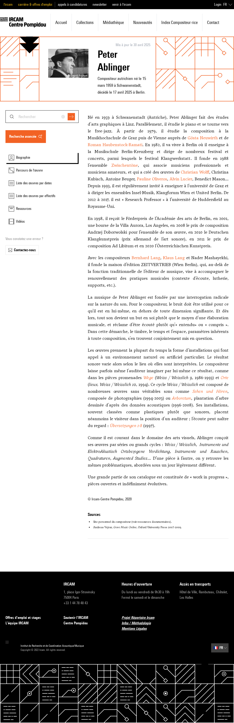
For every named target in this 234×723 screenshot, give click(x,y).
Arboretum (181, 398)
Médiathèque (113, 22)
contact (213, 22)
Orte (225, 377)
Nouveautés (142, 22)
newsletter (100, 4)
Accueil (61, 22)
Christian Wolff (195, 172)
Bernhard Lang (146, 258)
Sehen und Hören (209, 391)
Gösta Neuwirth (203, 138)
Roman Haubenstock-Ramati (115, 145)
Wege (148, 377)
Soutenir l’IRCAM (76, 617)
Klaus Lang (174, 258)
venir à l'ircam (121, 4)
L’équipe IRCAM (17, 623)
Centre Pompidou (76, 623)
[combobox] (42, 116)
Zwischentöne (124, 165)
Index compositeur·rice (179, 22)
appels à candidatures (72, 4)
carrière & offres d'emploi (35, 4)
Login (217, 4)
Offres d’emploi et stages (23, 617)
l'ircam (8, 4)
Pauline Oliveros (152, 179)
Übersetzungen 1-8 (126, 425)
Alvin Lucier (181, 179)
